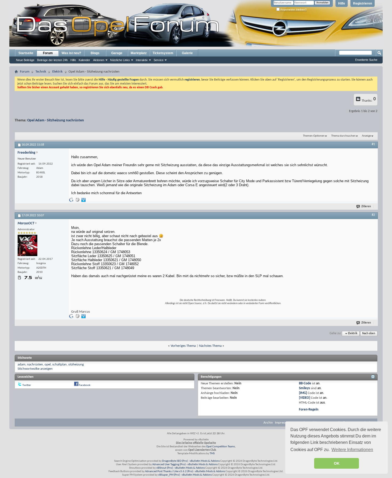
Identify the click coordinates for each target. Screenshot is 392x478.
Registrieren (362, 3)
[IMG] (303, 393)
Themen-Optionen (314, 135)
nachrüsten (35, 364)
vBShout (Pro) (164, 468)
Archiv (268, 422)
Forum (48, 53)
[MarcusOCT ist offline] (27, 245)
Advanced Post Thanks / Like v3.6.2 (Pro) (169, 471)
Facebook (84, 385)
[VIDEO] (304, 398)
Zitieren (366, 206)
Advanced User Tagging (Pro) (169, 464)
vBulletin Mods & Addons (205, 461)
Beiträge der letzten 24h (52, 60)
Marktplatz (139, 53)
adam (21, 364)
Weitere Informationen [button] (352, 449)
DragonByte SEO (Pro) (175, 461)
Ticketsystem (163, 53)
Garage (116, 53)
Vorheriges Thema (183, 346)
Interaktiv (142, 60)
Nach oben (368, 333)
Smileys (304, 388)
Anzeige (366, 135)
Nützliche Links (120, 60)
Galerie (187, 53)
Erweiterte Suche (366, 59)
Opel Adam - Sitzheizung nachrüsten (55, 120)
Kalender (84, 60)
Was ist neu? (71, 53)
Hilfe (341, 3)
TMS (212, 453)
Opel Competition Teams (220, 446)
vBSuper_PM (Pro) (169, 474)
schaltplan (59, 364)
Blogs (95, 53)
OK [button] (336, 463)
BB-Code (305, 383)
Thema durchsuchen (343, 135)
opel (48, 364)
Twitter (26, 385)
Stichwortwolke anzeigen (35, 369)
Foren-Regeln (308, 409)
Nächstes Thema (210, 346)
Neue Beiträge (25, 60)
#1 (373, 144)
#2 (373, 215)
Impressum (282, 422)
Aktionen (98, 60)
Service (158, 60)
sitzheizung (76, 364)
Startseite (25, 53)
